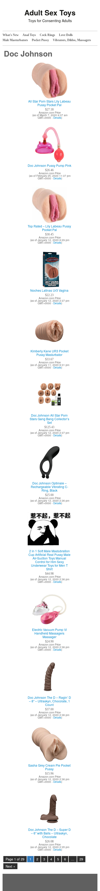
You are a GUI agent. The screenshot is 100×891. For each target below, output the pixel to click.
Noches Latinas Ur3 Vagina (49, 290)
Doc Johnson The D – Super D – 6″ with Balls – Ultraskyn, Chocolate (49, 833)
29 (81, 859)
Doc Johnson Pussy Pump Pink (49, 165)
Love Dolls (66, 35)
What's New (11, 35)
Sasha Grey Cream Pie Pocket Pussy (49, 767)
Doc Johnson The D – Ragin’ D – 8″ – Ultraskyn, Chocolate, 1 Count (49, 701)
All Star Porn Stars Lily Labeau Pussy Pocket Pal (49, 103)
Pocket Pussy (40, 40)
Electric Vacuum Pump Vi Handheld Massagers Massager (49, 633)
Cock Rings (47, 35)
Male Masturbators (15, 40)
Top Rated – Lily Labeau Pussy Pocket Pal (49, 228)
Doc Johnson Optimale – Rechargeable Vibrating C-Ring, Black (49, 486)
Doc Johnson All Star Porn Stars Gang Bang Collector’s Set (49, 419)
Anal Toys (29, 35)
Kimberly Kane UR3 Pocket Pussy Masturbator (49, 352)
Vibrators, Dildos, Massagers (72, 40)
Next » (10, 866)
